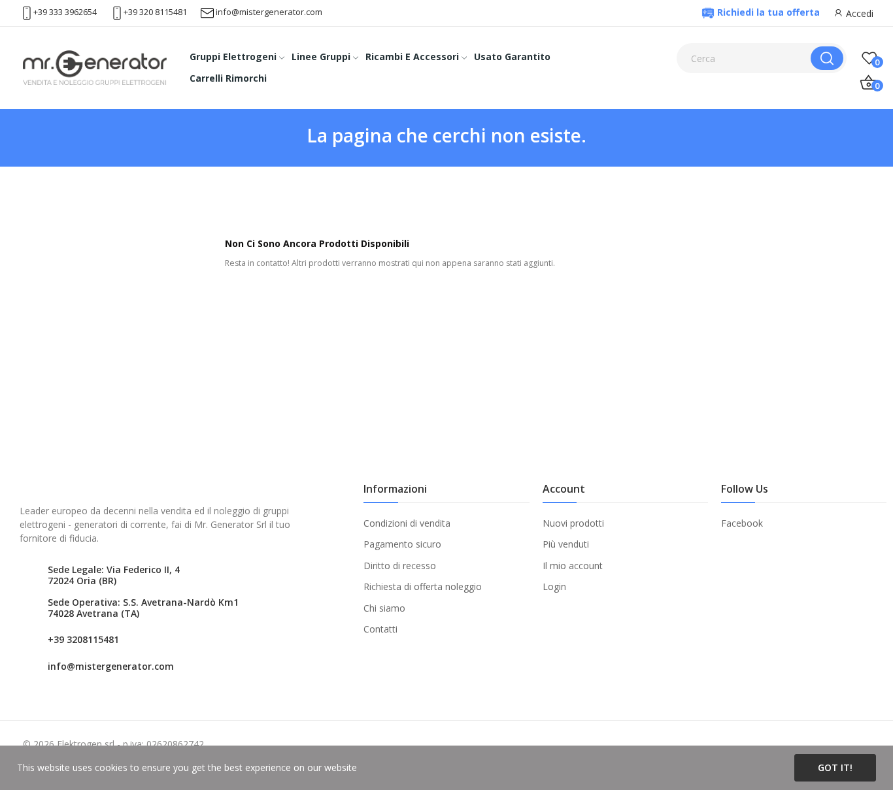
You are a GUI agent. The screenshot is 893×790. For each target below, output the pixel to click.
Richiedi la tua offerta (768, 12)
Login (554, 586)
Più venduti (566, 544)
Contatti (380, 629)
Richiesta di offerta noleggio (422, 586)
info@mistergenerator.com (269, 12)
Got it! (835, 767)
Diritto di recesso (399, 565)
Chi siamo (384, 608)
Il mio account (573, 565)
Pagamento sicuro (402, 544)
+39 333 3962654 (65, 12)
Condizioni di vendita (406, 523)
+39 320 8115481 (155, 12)
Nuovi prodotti (573, 523)
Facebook (742, 523)
